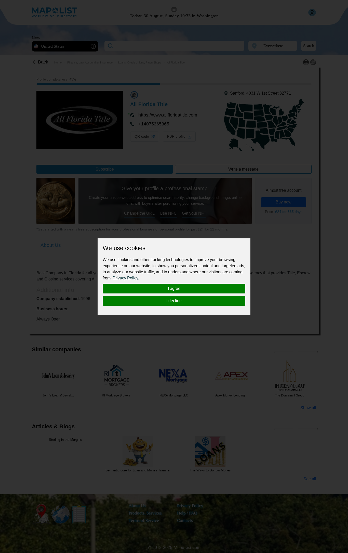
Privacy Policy (125, 278)
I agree (174, 288)
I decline (174, 301)
